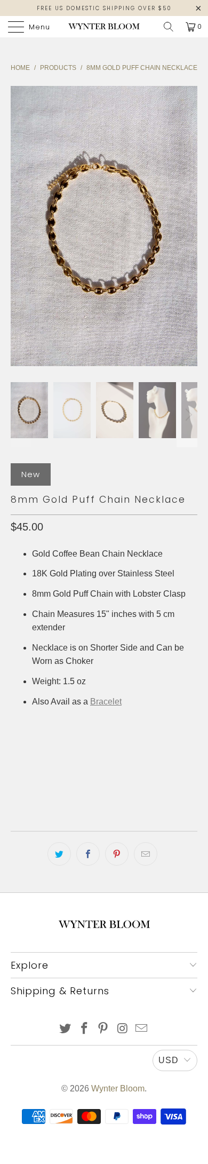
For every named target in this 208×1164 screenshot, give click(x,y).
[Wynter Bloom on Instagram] (123, 1029)
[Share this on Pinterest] (117, 854)
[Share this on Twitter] (59, 854)
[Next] (187, 226)
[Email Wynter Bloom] (142, 1029)
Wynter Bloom (118, 1088)
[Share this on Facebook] (88, 854)
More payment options (104, 791)
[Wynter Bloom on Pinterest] (103, 1029)
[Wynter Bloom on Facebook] (84, 1029)
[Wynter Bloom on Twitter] (66, 1029)
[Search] (168, 26)
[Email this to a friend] (145, 854)
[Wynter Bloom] (104, 26)
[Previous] (20, 226)
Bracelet (106, 701)
